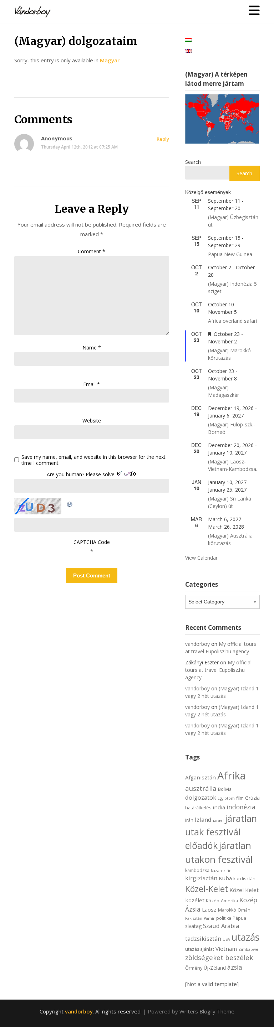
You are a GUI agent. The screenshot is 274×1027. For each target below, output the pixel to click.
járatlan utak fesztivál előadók (221, 831)
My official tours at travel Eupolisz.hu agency (218, 670)
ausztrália (201, 788)
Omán (244, 910)
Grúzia (252, 797)
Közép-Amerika (222, 901)
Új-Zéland (215, 967)
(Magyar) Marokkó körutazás (229, 354)
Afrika (231, 775)
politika (223, 918)
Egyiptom (226, 798)
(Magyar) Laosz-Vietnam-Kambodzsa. (232, 465)
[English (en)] (188, 50)
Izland (203, 819)
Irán (189, 820)
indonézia (241, 807)
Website (91, 420)
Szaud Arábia (221, 926)
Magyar (110, 60)
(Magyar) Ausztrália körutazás (230, 539)
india (219, 807)
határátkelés (198, 808)
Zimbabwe (248, 949)
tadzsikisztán (203, 938)
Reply (163, 139)
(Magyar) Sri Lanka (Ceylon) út (229, 502)
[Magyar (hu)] (188, 39)
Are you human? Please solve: (82, 474)
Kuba (225, 878)
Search (193, 162)
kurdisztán (244, 879)
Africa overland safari (232, 320)
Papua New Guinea (230, 254)
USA (226, 939)
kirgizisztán (201, 878)
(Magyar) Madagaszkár (223, 391)
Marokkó (227, 910)
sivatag (193, 926)
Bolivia (225, 789)
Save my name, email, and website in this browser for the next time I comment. (93, 460)
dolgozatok (200, 797)
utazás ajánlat (199, 949)
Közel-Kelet (206, 888)
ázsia (234, 967)
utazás (245, 937)
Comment (91, 251)
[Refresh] (70, 503)
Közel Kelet (244, 889)
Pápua (239, 918)
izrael (218, 820)
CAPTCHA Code (91, 542)
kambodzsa (197, 870)
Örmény (193, 968)
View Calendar (201, 557)
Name (91, 347)
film (240, 798)
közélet (194, 900)
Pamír (209, 918)
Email (91, 384)
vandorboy (197, 643)
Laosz (209, 909)
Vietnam (226, 948)
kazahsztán (221, 870)
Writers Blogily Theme (206, 1011)
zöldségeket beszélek (219, 957)
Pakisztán (193, 918)
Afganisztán (200, 777)
